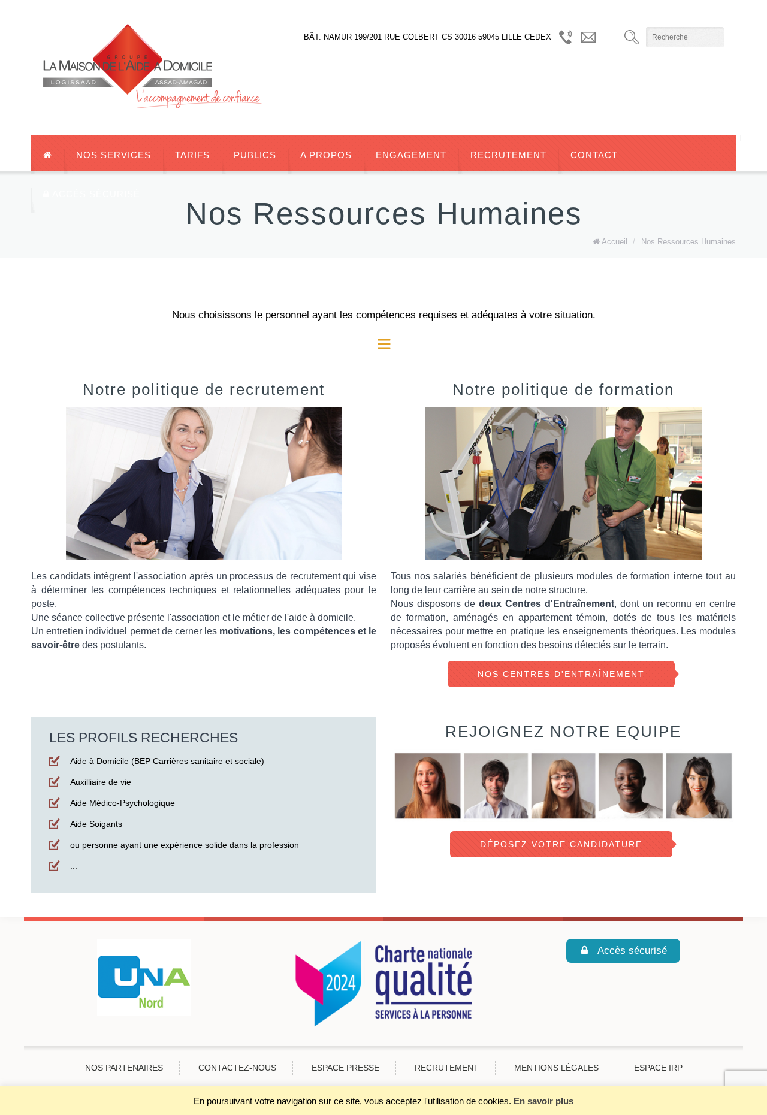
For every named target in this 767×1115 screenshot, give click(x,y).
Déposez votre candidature (561, 844)
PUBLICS (255, 155)
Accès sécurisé (95, 194)
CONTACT (594, 155)
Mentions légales (556, 1067)
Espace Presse (345, 1067)
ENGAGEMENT (411, 155)
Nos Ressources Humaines (688, 241)
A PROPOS (326, 155)
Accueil (614, 241)
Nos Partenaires (124, 1067)
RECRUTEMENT (508, 155)
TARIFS (192, 155)
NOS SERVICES (113, 155)
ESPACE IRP (658, 1067)
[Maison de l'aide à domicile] (157, 67)
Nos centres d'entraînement (561, 674)
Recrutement (447, 1067)
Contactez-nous (237, 1067)
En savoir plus (543, 1101)
